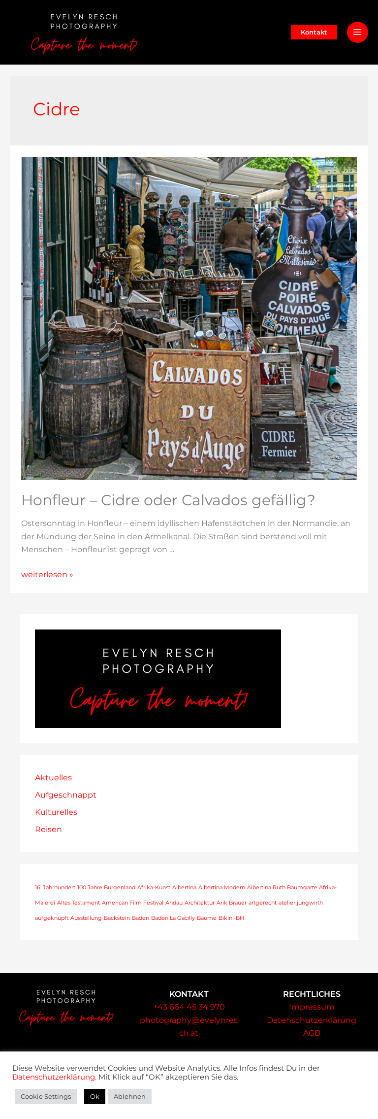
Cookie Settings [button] (46, 1096)
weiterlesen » (47, 574)
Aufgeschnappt (65, 795)
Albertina (184, 887)
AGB (311, 1033)
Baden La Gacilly (173, 918)
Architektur (200, 903)
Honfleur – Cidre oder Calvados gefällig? (168, 500)
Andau (174, 903)
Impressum (312, 1007)
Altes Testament (78, 903)
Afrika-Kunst (153, 887)
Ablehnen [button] (130, 1096)
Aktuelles (53, 777)
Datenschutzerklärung (311, 1020)
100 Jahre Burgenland (106, 887)
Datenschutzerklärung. (54, 1077)
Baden (140, 918)
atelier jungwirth (301, 903)
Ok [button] (94, 1096)
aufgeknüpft (51, 918)
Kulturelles (56, 812)
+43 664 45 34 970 (189, 1007)
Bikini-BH (231, 918)
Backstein (117, 918)
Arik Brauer (232, 903)
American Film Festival (132, 903)
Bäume (207, 918)
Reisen (48, 829)
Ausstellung (86, 918)
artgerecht (263, 903)
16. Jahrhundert (55, 887)
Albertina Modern (221, 887)
